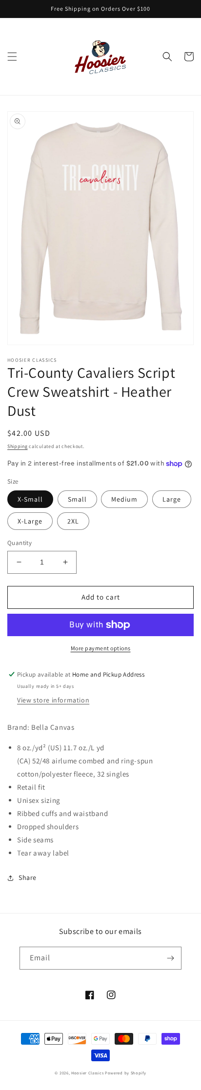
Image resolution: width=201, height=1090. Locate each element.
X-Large (30, 521)
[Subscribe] (170, 958)
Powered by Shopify (125, 1072)
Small (77, 499)
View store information (53, 700)
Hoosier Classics (87, 1072)
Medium (124, 499)
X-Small (30, 499)
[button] (12, 56)
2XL (73, 521)
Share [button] (28, 877)
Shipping (17, 446)
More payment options (101, 648)
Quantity (19, 543)
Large (171, 499)
